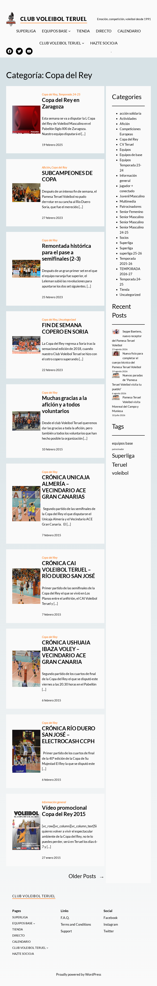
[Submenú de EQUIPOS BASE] (69, 31)
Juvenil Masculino (132, 196)
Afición (46, 167)
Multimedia (128, 201)
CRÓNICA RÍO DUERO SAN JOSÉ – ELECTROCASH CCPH (68, 734)
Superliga (126, 243)
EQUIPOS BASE (54, 31)
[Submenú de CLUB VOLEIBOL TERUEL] (83, 43)
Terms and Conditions (76, 924)
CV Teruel (127, 144)
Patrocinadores (130, 206)
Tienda (124, 289)
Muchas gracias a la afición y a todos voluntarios (64, 404)
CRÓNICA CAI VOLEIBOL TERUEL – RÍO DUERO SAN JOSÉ (68, 569)
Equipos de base (131, 155)
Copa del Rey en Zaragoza (60, 103)
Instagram (111, 924)
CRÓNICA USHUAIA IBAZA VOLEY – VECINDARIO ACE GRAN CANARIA (66, 652)
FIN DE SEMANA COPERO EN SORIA (65, 328)
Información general (54, 802)
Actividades (128, 119)
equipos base (122, 443)
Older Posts (86, 876)
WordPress (93, 974)
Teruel (119, 464)
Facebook (111, 918)
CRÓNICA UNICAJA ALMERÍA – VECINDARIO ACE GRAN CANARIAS (66, 487)
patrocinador (118, 449)
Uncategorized (67, 319)
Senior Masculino (132, 217)
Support (66, 931)
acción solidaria (130, 113)
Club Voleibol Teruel (53, 19)
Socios (124, 238)
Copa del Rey (49, 94)
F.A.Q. (65, 918)
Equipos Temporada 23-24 (130, 165)
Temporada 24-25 (69, 94)
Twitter (109, 931)
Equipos (125, 150)
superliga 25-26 (131, 253)
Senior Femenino (131, 212)
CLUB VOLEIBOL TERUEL (60, 43)
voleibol (120, 473)
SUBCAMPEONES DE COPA (67, 176)
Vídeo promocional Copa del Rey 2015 (64, 811)
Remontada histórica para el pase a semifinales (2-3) (66, 252)
